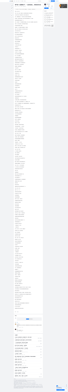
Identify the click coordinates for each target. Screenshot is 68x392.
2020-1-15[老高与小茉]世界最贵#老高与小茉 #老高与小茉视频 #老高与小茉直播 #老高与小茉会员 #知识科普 (24, 380)
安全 (41, 376)
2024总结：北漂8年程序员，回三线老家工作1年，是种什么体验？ (23, 337)
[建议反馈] (66, 388)
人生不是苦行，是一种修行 (18, 353)
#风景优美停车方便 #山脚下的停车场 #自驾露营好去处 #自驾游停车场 (20, 381)
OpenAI (41, 368)
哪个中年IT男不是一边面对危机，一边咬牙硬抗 (21, 345)
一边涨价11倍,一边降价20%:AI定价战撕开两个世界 (21, 367)
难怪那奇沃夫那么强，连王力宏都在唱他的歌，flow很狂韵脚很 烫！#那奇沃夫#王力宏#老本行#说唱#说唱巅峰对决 (25, 383)
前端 (39, 376)
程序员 (41, 343)
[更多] (66, 390)
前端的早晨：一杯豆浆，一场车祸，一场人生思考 (21, 375)
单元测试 (39, 346)
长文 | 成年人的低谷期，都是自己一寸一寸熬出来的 (21, 348)
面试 (41, 346)
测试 (41, 357)
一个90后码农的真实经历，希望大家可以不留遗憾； (21, 342)
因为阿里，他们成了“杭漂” (18, 359)
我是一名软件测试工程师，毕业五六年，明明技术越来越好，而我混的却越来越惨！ (25, 356)
